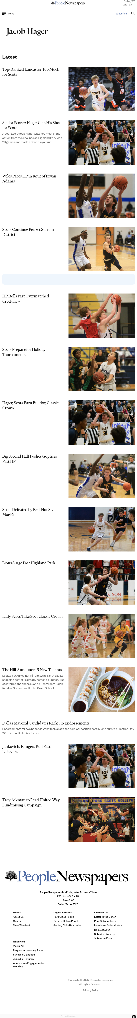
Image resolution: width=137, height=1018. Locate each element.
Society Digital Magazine (67, 925)
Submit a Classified (24, 954)
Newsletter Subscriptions (108, 925)
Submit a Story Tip (104, 934)
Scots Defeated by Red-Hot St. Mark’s (27, 512)
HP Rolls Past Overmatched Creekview (25, 298)
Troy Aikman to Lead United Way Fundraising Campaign (31, 802)
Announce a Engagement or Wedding (29, 964)
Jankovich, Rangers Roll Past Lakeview (26, 749)
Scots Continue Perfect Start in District (28, 232)
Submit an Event (103, 938)
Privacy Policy (90, 990)
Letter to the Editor (105, 916)
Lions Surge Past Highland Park (28, 563)
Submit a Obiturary (23, 958)
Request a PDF (102, 929)
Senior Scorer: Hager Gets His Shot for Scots (31, 125)
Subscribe (121, 13)
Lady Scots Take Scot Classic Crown (32, 616)
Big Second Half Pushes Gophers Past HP (29, 458)
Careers (17, 920)
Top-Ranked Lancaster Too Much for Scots (30, 72)
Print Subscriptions (105, 920)
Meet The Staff (21, 925)
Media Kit (18, 945)
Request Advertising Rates (28, 950)
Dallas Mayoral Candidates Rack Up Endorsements (46, 723)
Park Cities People (64, 916)
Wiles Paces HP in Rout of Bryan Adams (29, 178)
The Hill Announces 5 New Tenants (32, 669)
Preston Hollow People (66, 920)
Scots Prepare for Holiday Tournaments (23, 352)
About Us (18, 916)
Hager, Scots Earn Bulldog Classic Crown (30, 405)
